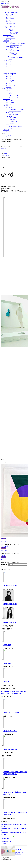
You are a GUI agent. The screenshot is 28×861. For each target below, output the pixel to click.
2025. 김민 (3, 560)
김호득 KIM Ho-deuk (10, 749)
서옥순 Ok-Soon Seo (10, 731)
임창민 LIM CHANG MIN (11, 713)
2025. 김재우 (4, 550)
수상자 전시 (3, 148)
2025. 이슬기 (4, 541)
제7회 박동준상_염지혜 (10, 604)
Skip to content (5, 3)
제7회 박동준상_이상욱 (10, 586)
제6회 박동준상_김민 (9, 622)
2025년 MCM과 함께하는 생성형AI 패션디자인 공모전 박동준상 (15, 773)
